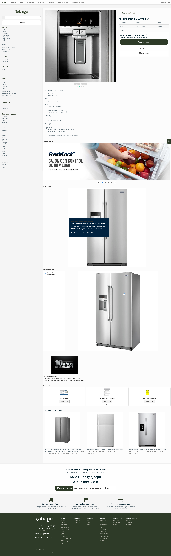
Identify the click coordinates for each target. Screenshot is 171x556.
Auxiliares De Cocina (8, 97)
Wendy (4, 135)
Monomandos (6, 49)
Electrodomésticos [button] (78, 2)
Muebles (5, 78)
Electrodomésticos (9, 114)
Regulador (5, 108)
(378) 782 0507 (40, 539)
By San (4, 166)
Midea (3, 151)
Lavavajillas (5, 46)
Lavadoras (5, 59)
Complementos (7, 102)
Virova (3, 141)
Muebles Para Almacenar (9, 93)
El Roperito (5, 162)
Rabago (4, 150)
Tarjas (3, 42)
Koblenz (4, 146)
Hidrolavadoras (6, 105)
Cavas (3, 40)
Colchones (5, 66)
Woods (4, 164)
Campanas (5, 33)
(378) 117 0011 (145, 42)
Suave (3, 71)
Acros (3, 144)
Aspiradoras (5, 107)
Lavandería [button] (30, 2)
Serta (3, 137)
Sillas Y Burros (6, 91)
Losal (3, 167)
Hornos (4, 44)
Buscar (22, 22)
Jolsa (3, 160)
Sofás (3, 88)
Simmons (4, 155)
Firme (3, 69)
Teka (3, 148)
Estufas (4, 30)
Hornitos (4, 122)
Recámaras (5, 81)
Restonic (4, 139)
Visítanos (145, 54)
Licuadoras (5, 118)
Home (14, 2)
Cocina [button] (21, 2)
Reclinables (5, 86)
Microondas (5, 35)
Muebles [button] (51, 2)
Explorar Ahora (65, 489)
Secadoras (5, 61)
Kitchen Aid (5, 134)
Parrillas (4, 31)
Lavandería (6, 57)
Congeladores (6, 39)
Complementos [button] (63, 2)
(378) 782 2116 (40, 535)
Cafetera (4, 120)
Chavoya (4, 143)
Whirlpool (4, 130)
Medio (3, 73)
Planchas (4, 117)
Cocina (4, 27)
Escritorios (5, 90)
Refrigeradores (6, 37)
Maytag (4, 132)
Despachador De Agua (8, 47)
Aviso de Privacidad (40, 549)
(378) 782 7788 (165, 2)
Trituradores (5, 51)
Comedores (5, 84)
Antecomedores (6, 95)
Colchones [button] (41, 2)
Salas (3, 83)
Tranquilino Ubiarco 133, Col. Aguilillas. (46, 529)
